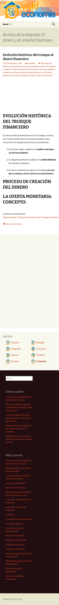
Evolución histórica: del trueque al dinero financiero (28, 57)
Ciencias (15, 342)
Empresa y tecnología (15, 535)
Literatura (41, 348)
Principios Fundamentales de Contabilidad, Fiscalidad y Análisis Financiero (19, 407)
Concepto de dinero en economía (23, 66)
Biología (40, 342)
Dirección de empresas (16, 487)
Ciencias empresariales (16, 483)
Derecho (15, 361)
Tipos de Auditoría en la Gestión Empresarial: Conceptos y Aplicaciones (18, 418)
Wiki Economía (11, 599)
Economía (31, 63)
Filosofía (40, 355)
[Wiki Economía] (29, 10)
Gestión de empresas (15, 549)
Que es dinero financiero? (42, 75)
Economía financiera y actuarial (19, 519)
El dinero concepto (39, 69)
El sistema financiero (21, 75)
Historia (15, 355)
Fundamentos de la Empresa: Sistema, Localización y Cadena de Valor (19, 439)
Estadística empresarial (16, 540)
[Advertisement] (18, 97)
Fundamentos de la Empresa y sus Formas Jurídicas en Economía (19, 428)
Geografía (16, 348)
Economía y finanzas (14, 523)
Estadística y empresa (15, 544)
